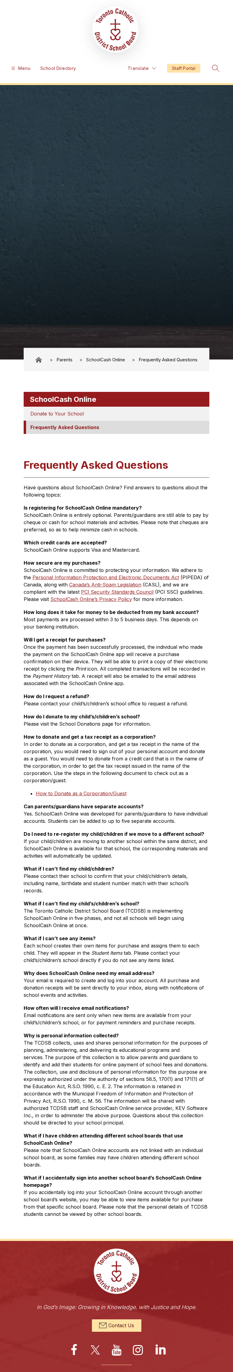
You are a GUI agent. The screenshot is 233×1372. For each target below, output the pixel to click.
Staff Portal (183, 68)
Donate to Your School (57, 414)
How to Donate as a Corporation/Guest (81, 793)
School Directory (58, 68)
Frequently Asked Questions (168, 360)
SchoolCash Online (105, 360)
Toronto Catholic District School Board (39, 360)
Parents (64, 360)
